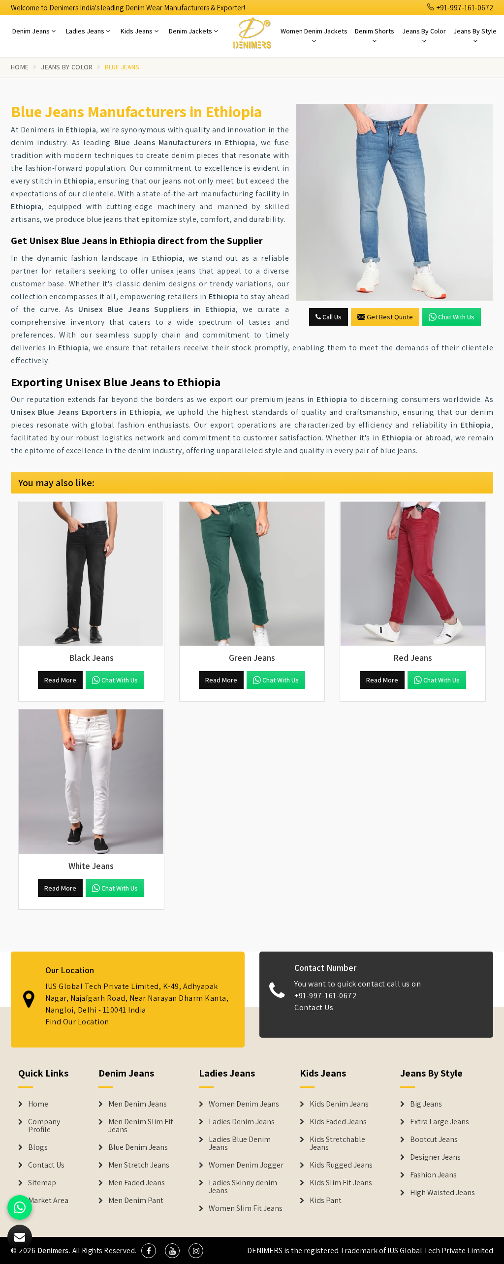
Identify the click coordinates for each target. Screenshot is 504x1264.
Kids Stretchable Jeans (337, 1143)
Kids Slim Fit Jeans (341, 1183)
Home (20, 66)
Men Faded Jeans (136, 1183)
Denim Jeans (31, 31)
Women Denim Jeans (244, 1104)
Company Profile (44, 1126)
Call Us (331, 316)
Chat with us (456, 316)
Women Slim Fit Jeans (246, 1208)
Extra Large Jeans (439, 1122)
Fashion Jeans (433, 1175)
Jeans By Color (424, 31)
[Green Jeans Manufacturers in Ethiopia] (252, 574)
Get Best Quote (390, 316)
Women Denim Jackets (314, 31)
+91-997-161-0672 (464, 7)
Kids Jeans (137, 31)
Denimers (53, 1250)
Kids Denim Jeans (339, 1104)
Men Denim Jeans (137, 1104)
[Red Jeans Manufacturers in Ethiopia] (412, 574)
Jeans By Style (475, 31)
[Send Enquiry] (394, 202)
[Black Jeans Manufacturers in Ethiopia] (91, 574)
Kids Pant (326, 1200)
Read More (60, 680)
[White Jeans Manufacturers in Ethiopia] (91, 782)
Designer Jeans (435, 1157)
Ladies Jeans (86, 31)
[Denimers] (252, 32)
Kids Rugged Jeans (341, 1165)
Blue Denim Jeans (138, 1147)
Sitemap (42, 1183)
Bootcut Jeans (434, 1139)
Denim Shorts (374, 31)
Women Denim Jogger (246, 1165)
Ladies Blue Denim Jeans (240, 1143)
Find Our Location (77, 1022)
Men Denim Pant (135, 1200)
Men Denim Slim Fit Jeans (140, 1126)
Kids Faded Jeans (338, 1122)
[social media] (148, 1250)
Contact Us (313, 1007)
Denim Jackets (191, 31)
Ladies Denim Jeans (242, 1122)
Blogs (38, 1147)
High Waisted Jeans (442, 1193)
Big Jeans (426, 1104)
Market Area (48, 1200)
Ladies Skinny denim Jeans (243, 1187)
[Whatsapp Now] (19, 1207)
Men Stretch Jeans (138, 1165)
